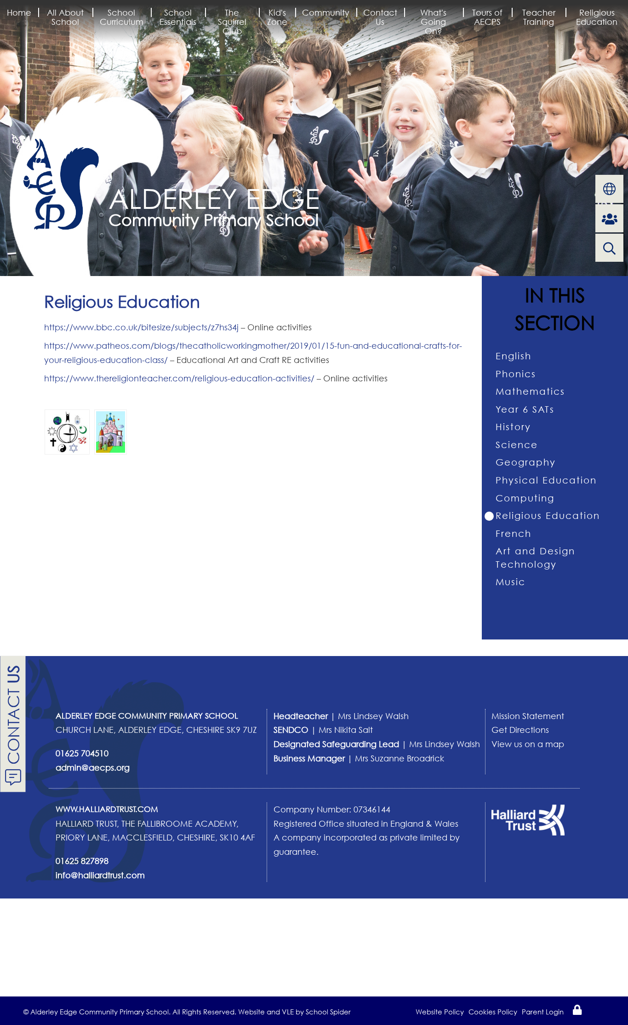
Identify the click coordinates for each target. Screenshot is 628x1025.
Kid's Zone (277, 17)
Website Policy (440, 1011)
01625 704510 (82, 753)
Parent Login (543, 1011)
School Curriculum (121, 17)
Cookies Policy (492, 1011)
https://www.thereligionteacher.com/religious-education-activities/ (179, 378)
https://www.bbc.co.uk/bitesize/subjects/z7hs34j (141, 327)
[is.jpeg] (67, 431)
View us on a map (527, 744)
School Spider (328, 1011)
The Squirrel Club (232, 21)
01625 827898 (82, 861)
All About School (65, 17)
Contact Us (380, 17)
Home (19, 12)
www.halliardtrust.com (107, 809)
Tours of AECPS (487, 17)
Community (325, 12)
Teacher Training (538, 17)
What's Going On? (433, 21)
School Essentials (178, 17)
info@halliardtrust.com (100, 875)
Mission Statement (527, 716)
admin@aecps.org (93, 767)
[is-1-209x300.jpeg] (110, 431)
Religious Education (596, 17)
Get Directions (520, 730)
